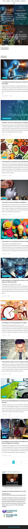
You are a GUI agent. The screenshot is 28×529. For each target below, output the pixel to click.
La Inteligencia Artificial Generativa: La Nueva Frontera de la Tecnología (7, 15)
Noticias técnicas (21, 10)
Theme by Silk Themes (14, 527)
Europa (4, 396)
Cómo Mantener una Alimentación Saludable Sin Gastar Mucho (7, 35)
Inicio (14, 2)
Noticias (7, 9)
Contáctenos (23, 0)
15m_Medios (17, 0)
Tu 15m (3, 0)
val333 (3, 20)
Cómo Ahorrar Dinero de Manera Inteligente (21, 35)
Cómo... (7, 30)
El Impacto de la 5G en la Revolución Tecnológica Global (21, 15)
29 (21, 462)
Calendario (8, 0)
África (4, 437)
